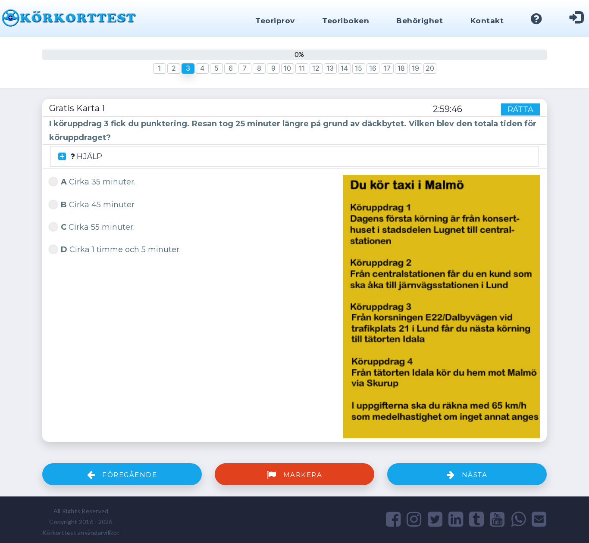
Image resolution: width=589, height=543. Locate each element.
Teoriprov (275, 20)
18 (401, 68)
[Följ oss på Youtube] (497, 519)
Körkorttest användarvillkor (80, 532)
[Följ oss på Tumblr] (476, 519)
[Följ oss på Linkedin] (455, 519)
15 (358, 68)
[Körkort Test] (69, 17)
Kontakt (487, 20)
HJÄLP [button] (88, 156)
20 (430, 68)
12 (316, 68)
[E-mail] (539, 519)
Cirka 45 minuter (98, 204)
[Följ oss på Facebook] (393, 519)
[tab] (294, 157)
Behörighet (419, 20)
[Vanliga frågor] (536, 19)
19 (415, 68)
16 (372, 68)
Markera (301, 475)
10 (287, 68)
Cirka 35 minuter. (98, 182)
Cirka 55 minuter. (98, 227)
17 (387, 68)
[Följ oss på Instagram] (414, 519)
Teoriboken (345, 20)
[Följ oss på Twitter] (435, 519)
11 (302, 68)
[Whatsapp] (518, 519)
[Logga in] (576, 18)
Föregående (128, 475)
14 (344, 68)
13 (330, 68)
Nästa (473, 475)
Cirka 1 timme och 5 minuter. (121, 249)
